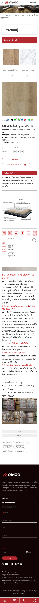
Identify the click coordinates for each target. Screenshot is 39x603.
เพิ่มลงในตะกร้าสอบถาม (15, 165)
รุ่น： (4, 148)
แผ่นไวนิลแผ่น (8, 451)
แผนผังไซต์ (23, 593)
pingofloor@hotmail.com (11, 575)
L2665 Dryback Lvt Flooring (28, 70)
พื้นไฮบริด (6, 443)
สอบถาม (15, 160)
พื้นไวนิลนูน (20, 447)
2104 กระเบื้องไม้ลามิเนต (11, 70)
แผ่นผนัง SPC (21, 451)
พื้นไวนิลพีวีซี (7, 447)
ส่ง (10, 558)
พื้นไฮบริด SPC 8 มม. (21, 443)
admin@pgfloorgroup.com (13, 572)
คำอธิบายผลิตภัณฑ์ (10, 173)
